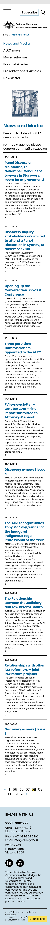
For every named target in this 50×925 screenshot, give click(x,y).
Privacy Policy (25, 917)
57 (28, 789)
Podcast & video (16, 64)
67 (22, 794)
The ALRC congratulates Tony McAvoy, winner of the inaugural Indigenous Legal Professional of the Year (24, 532)
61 (16, 794)
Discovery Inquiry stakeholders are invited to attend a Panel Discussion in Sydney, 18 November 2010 (25, 241)
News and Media (16, 43)
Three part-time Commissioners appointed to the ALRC (23, 348)
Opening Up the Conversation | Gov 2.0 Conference (23, 290)
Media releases (15, 57)
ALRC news (11, 50)
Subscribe (29, 12)
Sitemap (9, 917)
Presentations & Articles (22, 71)
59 (40, 789)
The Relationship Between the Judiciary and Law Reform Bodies (24, 603)
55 (15, 789)
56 (21, 789)
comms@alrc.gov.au (31, 148)
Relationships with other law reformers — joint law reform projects (25, 670)
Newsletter (12, 78)
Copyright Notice (16, 919)
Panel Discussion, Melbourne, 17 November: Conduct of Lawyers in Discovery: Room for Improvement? (25, 171)
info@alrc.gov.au (26, 840)
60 (10, 794)
